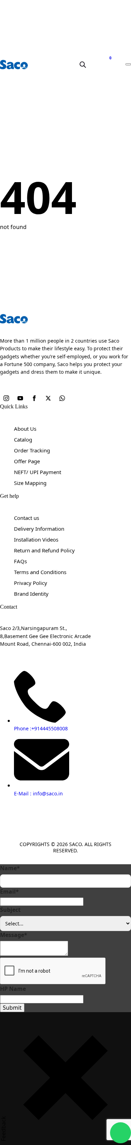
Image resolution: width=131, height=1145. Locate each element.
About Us (25, 428)
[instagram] (7, 399)
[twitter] (49, 399)
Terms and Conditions (40, 571)
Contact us (26, 517)
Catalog (23, 439)
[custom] (62, 399)
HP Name (13, 989)
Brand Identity (31, 593)
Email (9, 891)
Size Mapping (30, 482)
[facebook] (35, 399)
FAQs (20, 561)
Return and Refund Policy (44, 550)
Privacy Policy (30, 582)
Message (13, 935)
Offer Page (27, 461)
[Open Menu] (128, 64)
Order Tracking (32, 450)
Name (10, 868)
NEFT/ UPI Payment (37, 471)
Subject (10, 910)
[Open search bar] (82, 64)
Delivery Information (39, 528)
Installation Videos (36, 539)
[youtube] (21, 399)
